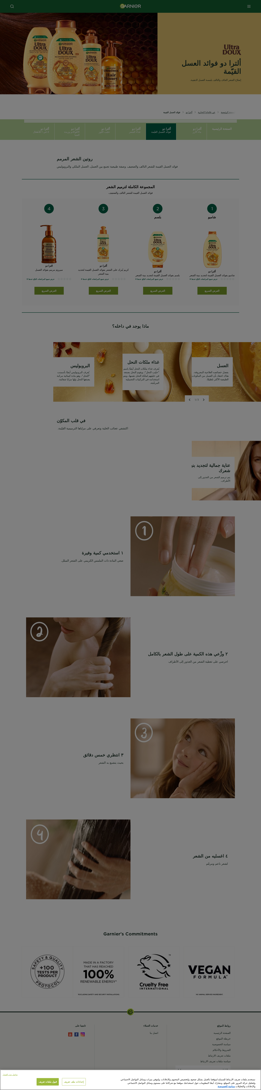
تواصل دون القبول (10, 1074)
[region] (130, 1080)
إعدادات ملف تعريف (74, 1081)
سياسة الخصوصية (226, 1086)
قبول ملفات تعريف (48, 1081)
